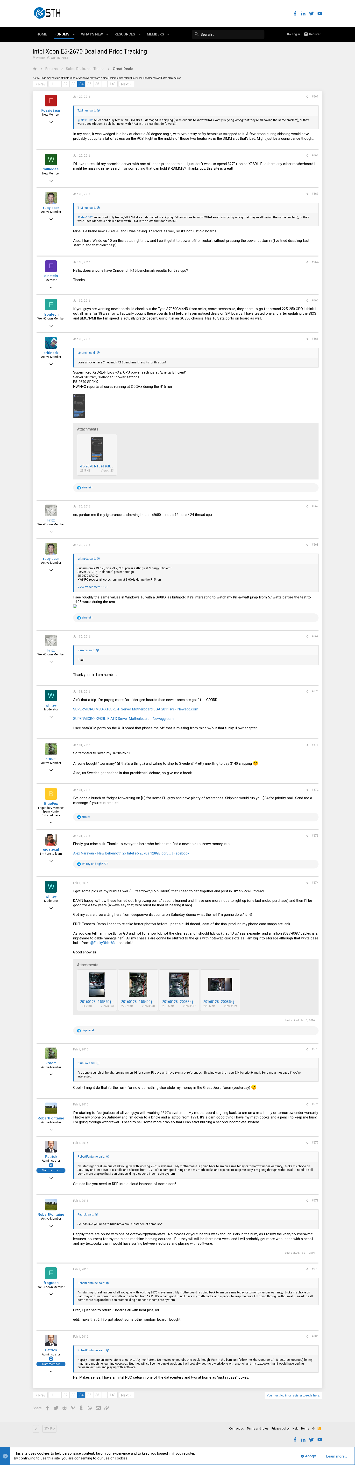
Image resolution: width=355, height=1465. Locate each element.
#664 (315, 262)
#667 (315, 506)
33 (73, 84)
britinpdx (51, 353)
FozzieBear (51, 110)
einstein (51, 276)
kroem (51, 759)
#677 (315, 1142)
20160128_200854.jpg (220, 1002)
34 (81, 84)
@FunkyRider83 (102, 943)
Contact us (236, 1428)
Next (124, 84)
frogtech (51, 314)
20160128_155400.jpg (138, 1002)
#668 (315, 544)
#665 (315, 300)
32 (65, 84)
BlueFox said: (86, 1063)
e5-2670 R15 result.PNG (99, 466)
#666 (315, 338)
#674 (315, 882)
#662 (315, 155)
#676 (315, 1104)
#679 (315, 1269)
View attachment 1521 (93, 587)
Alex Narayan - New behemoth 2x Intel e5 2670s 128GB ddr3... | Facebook (131, 853)
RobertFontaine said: (91, 1156)
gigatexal (51, 849)
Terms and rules (258, 1428)
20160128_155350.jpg (97, 1002)
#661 (315, 96)
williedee (51, 169)
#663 (315, 193)
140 (112, 84)
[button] (73, 34)
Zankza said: (86, 650)
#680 (315, 1336)
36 (97, 84)
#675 (315, 1049)
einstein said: (87, 352)
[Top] (313, 1428)
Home (305, 1428)
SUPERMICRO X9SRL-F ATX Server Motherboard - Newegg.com (123, 718)
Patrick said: (86, 1214)
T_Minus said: (87, 110)
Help (295, 1428)
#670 (315, 691)
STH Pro (49, 1428)
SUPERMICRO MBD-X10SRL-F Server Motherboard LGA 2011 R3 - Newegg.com (135, 709)
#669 (315, 636)
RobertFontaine (51, 1118)
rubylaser (51, 208)
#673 (315, 835)
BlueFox (51, 803)
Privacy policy (280, 1428)
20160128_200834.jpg (179, 1002)
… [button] (58, 84)
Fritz (51, 520)
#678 (315, 1200)
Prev (41, 84)
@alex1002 (85, 120)
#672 (315, 790)
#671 (315, 745)
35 (89, 84)
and (95, 864)
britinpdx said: (87, 558)
